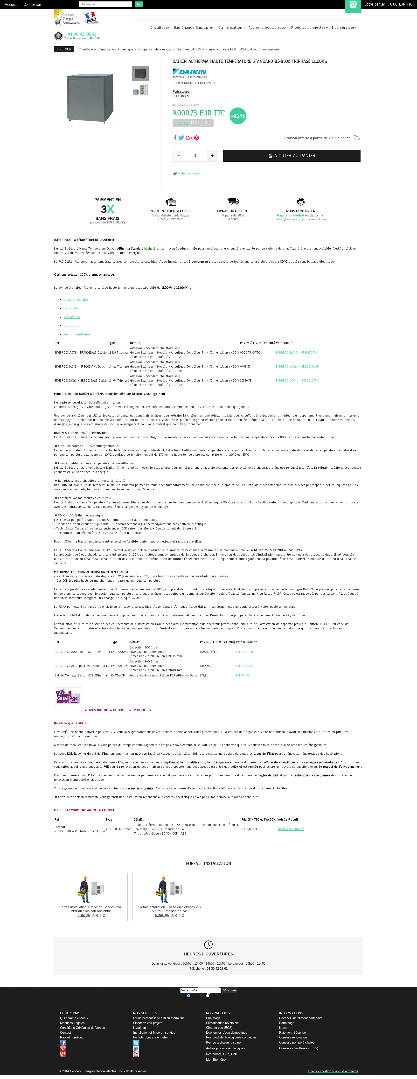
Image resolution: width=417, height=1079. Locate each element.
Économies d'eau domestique (226, 1032)
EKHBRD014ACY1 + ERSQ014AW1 (297, 366)
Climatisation (230, 27)
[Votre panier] (353, 6)
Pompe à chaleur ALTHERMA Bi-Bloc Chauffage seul (242, 49)
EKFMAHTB (243, 675)
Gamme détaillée (76, 300)
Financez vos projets (147, 1023)
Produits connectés (308, 27)
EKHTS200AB (244, 652)
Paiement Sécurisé (292, 1032)
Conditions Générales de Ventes (82, 1028)
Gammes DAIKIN (189, 49)
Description (72, 308)
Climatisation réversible (222, 1023)
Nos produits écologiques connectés (231, 1037)
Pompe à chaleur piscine (223, 1042)
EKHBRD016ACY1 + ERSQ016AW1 (297, 380)
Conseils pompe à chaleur (297, 1042)
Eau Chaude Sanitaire (193, 27)
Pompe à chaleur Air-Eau (155, 49)
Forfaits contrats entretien (151, 1037)
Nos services (343, 27)
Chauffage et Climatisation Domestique (106, 49)
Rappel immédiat (71, 1037)
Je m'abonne (198, 995)
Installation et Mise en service (154, 1032)
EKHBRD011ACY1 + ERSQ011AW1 (297, 352)
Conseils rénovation (293, 1037)
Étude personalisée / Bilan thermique (159, 1018)
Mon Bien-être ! (217, 1059)
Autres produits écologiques (225, 1048)
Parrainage (286, 1023)
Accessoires (72, 317)
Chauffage (159, 27)
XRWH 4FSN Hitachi (291, 829)
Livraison (139, 1028)
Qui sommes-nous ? (74, 1018)
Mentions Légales (72, 1023)
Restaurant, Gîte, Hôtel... (223, 1054)
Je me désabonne (220, 995)
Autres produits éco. (267, 27)
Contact (65, 1032)
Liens (283, 1028)
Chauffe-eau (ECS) (219, 1028)
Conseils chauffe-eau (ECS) (298, 1048)
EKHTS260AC (244, 666)
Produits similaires (77, 334)
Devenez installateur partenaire (300, 1018)
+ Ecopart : (183, 123)
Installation (72, 326)
